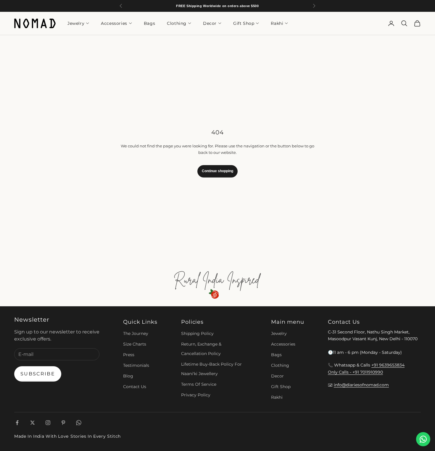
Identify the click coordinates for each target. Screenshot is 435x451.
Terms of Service (198, 384)
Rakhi (277, 23)
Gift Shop (243, 23)
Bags (149, 23)
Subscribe (37, 374)
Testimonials (136, 365)
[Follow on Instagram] (48, 423)
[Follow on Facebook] (17, 423)
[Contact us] (423, 439)
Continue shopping (217, 171)
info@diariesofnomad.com (361, 384)
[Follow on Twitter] (33, 423)
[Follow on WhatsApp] (79, 423)
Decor (210, 23)
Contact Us (134, 386)
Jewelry (75, 23)
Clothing (176, 23)
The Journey (135, 333)
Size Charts (134, 344)
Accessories (114, 23)
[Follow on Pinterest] (63, 423)
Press (128, 354)
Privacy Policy (195, 395)
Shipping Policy (197, 333)
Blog (128, 376)
